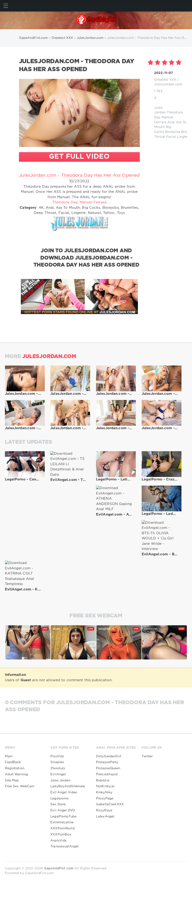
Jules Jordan (60, 780)
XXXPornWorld (62, 828)
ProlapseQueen (108, 768)
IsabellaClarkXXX (110, 804)
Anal (171, 122)
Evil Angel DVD (62, 810)
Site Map (12, 780)
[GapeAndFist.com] (96, 20)
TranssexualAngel (64, 846)
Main (8, 756)
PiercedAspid (107, 774)
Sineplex (57, 762)
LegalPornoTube (63, 816)
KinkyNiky (104, 792)
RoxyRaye (104, 810)
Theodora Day (65, 202)
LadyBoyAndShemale (67, 786)
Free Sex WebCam (20, 786)
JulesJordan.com (168, 84)
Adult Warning (16, 774)
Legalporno (59, 798)
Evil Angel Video (63, 792)
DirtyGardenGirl (108, 756)
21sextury (57, 768)
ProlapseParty (107, 762)
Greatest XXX (165, 79)
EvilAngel (58, 774)
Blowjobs (172, 132)
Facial (171, 136)
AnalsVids (58, 840)
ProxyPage (104, 798)
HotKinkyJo (105, 786)
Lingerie (184, 136)
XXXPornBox (60, 834)
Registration (14, 768)
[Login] (186, 5)
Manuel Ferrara (93, 202)
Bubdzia (102, 780)
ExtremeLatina (62, 822)
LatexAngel (105, 816)
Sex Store (58, 804)
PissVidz (57, 756)
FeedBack (13, 762)
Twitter (147, 756)
